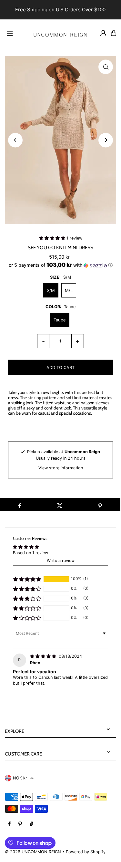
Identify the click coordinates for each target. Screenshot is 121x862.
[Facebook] (9, 824)
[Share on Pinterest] (100, 504)
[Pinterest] (20, 824)
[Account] (103, 33)
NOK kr (20, 778)
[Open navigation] (14, 32)
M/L (69, 290)
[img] (43, 656)
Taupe (60, 319)
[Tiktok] (31, 824)
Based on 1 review (30, 552)
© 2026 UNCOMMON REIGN (33, 851)
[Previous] (15, 140)
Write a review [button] (61, 560)
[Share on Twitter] (60, 504)
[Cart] (113, 33)
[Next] (105, 140)
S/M (51, 290)
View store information (60, 467)
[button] (52, 238)
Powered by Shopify (86, 851)
